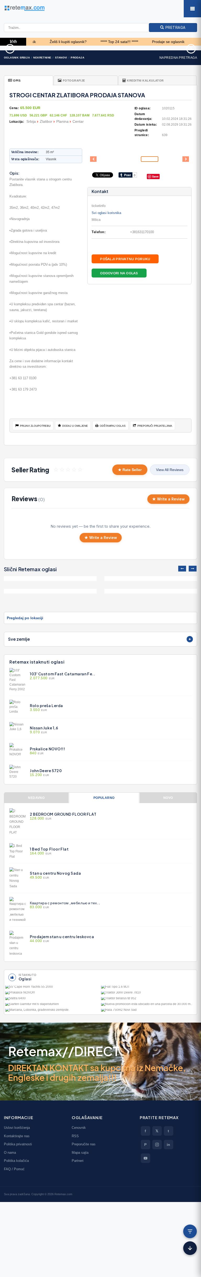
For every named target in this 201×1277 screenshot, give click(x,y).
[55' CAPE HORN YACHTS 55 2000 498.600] (52, 988)
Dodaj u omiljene (75, 425)
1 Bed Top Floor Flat (49, 849)
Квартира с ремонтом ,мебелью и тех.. (65, 902)
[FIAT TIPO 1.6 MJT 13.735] (148, 988)
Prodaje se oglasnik (150, 42)
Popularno (104, 798)
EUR (42, 678)
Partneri (77, 1161)
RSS (75, 1136)
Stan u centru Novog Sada (55, 873)
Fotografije (74, 80)
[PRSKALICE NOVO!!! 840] (52, 993)
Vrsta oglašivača (24, 159)
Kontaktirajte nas (17, 1136)
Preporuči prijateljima (154, 425)
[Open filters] (190, 1231)
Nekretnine (42, 57)
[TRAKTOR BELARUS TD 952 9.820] (148, 999)
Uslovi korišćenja (17, 1128)
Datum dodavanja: (143, 116)
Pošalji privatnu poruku (125, 259)
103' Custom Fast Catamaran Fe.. (62, 673)
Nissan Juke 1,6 (44, 727)
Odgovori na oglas (119, 273)
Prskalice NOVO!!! (47, 748)
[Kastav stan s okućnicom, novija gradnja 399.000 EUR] (150, 591)
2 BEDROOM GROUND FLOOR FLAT (63, 814)
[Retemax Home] (100, 8)
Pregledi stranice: (142, 133)
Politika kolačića (16, 1161)
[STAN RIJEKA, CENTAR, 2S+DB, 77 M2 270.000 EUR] (50, 578)
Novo (168, 798)
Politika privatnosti (18, 1144)
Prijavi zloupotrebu (35, 425)
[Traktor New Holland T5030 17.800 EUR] (167, 48)
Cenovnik (79, 1128)
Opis (16, 80)
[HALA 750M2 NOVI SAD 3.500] (148, 1011)
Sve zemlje (19, 639)
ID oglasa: (143, 108)
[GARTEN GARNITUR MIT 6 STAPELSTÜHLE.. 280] (52, 1005)
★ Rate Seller (130, 470)
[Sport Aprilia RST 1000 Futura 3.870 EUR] (33, 48)
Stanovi (61, 57)
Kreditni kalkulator (145, 80)
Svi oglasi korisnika (106, 213)
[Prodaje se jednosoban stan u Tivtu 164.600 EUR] (150, 578)
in (168, 1144)
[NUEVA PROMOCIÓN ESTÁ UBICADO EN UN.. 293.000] (148, 1005)
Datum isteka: (146, 124)
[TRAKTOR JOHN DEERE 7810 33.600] (148, 993)
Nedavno (36, 798)
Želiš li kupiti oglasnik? (50, 42)
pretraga (175, 27)
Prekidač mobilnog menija (192, 8)
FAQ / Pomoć (14, 1169)
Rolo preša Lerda (46, 705)
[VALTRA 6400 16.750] (52, 999)
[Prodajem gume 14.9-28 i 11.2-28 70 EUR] (100, 48)
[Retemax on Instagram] (157, 1144)
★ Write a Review (168, 499)
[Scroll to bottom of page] (190, 1248)
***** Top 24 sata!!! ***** (101, 42)
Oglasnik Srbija (17, 57)
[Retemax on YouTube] (145, 1158)
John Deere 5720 (46, 770)
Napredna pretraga (178, 58)
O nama (10, 1153)
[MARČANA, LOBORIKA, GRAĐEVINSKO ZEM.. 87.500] (52, 1011)
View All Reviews (169, 470)
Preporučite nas (84, 1144)
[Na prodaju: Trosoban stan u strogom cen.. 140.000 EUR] (50, 591)
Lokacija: (16, 122)
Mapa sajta (80, 1153)
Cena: (14, 108)
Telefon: (98, 232)
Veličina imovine (24, 152)
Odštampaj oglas (113, 425)
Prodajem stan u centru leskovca (62, 936)
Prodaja (77, 57)
